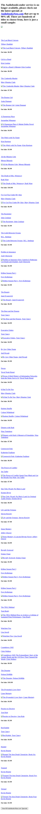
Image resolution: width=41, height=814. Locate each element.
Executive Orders (7, 330)
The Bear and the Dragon (10, 311)
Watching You (6, 628)
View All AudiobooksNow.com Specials (14, 808)
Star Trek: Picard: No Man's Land (13, 489)
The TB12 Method (7, 607)
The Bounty (5, 292)
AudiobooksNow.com (12, 13)
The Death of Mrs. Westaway (11, 176)
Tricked (3, 789)
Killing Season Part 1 (8, 273)
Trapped (4, 768)
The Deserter (5, 671)
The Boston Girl (7, 97)
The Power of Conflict (9, 468)
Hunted (3, 747)
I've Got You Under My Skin (11, 195)
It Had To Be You (7, 389)
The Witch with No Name (10, 138)
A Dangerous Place (8, 117)
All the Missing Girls (8, 157)
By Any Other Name (8, 349)
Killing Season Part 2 (8, 588)
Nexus (3, 368)
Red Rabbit (5, 728)
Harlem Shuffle (6, 408)
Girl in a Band (6, 59)
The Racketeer (6, 214)
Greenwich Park (7, 449)
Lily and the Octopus (8, 510)
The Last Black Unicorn (9, 40)
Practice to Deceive (8, 709)
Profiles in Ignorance (8, 252)
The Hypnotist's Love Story (11, 690)
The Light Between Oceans (11, 233)
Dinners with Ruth (7, 428)
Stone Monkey (6, 529)
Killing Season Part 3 (8, 569)
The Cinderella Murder (9, 78)
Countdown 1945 (7, 647)
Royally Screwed (7, 550)
